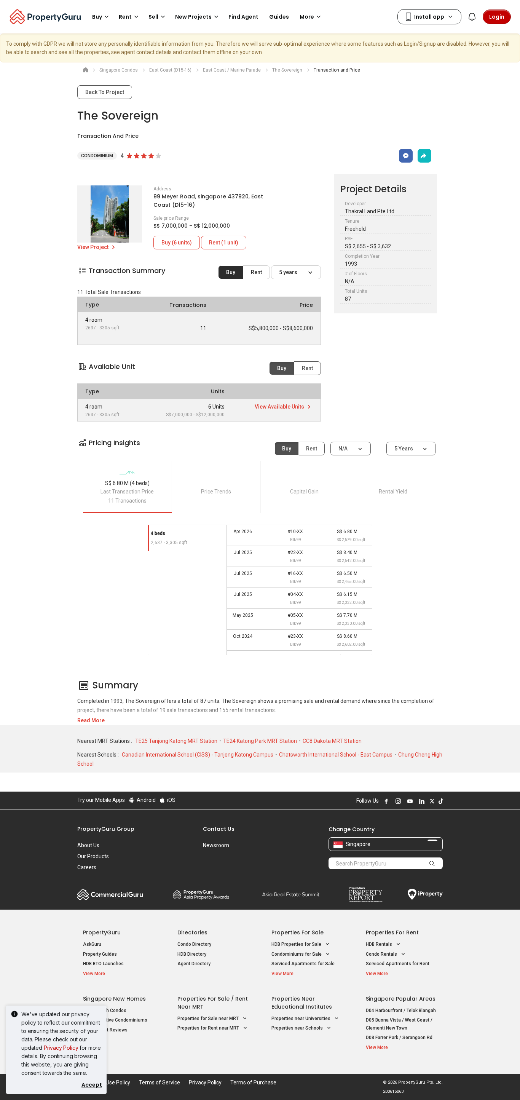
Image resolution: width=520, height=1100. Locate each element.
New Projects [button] (193, 17)
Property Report (366, 894)
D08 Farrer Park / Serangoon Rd (399, 1037)
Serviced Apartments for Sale (303, 963)
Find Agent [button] (243, 17)
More (307, 17)
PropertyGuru (102, 932)
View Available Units (280, 407)
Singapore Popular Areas (400, 999)
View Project (93, 247)
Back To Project (104, 92)
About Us (88, 845)
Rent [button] (125, 17)
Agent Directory (194, 963)
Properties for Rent (392, 932)
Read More (91, 720)
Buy (230, 272)
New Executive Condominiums (115, 1020)
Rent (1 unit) (223, 242)
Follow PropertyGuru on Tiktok (440, 801)
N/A (343, 448)
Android (146, 800)
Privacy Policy (61, 1047)
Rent (256, 272)
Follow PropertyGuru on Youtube (408, 801)
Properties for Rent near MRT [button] (208, 1028)
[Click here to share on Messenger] (406, 156)
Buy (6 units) (176, 242)
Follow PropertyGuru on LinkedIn (420, 801)
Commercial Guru (110, 894)
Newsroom (216, 845)
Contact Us (218, 829)
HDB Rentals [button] (379, 944)
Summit (290, 894)
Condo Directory (194, 944)
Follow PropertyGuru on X (431, 801)
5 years (288, 272)
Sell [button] (153, 17)
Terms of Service (159, 1082)
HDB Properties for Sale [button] (296, 944)
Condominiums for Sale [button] (297, 954)
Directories (192, 932)
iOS (170, 800)
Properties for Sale (297, 932)
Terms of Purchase (253, 1082)
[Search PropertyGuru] (432, 863)
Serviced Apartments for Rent (397, 963)
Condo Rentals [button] (382, 954)
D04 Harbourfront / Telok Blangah (401, 1010)
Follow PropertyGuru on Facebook (385, 801)
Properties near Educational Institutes (301, 1003)
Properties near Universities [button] (301, 1018)
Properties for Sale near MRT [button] (208, 1018)
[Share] (424, 156)
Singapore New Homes (114, 999)
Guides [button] (279, 17)
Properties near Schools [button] (297, 1028)
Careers (86, 867)
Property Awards (201, 894)
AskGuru (92, 944)
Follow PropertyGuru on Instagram (397, 801)
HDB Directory (191, 954)
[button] (260, 449)
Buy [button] (97, 17)
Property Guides (100, 954)
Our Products (93, 856)
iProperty (425, 894)
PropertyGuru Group (105, 829)
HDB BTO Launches (103, 963)
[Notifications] (472, 16)
